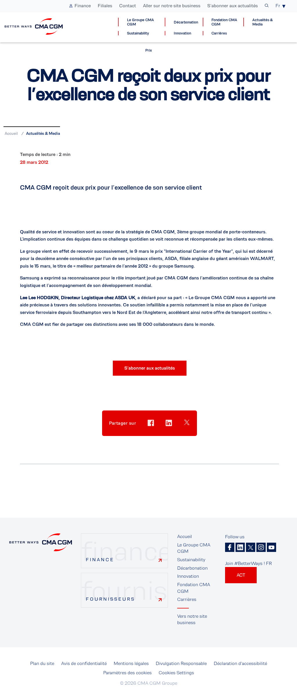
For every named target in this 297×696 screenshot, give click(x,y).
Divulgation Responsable (181, 663)
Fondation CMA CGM (224, 22)
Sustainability (138, 33)
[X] (250, 547)
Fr (278, 5)
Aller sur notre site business (171, 5)
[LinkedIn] (240, 547)
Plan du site (42, 663)
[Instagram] (261, 547)
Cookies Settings (176, 672)
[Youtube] (271, 547)
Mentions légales (131, 663)
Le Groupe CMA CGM (140, 22)
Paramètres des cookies (127, 672)
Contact (127, 5)
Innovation (182, 33)
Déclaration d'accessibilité (240, 663)
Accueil (11, 133)
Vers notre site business (192, 619)
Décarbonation (186, 22)
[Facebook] (229, 547)
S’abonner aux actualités (232, 5)
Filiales (105, 5)
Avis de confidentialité (84, 663)
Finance (83, 5)
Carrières (219, 33)
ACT (241, 575)
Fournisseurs (110, 599)
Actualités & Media (262, 22)
